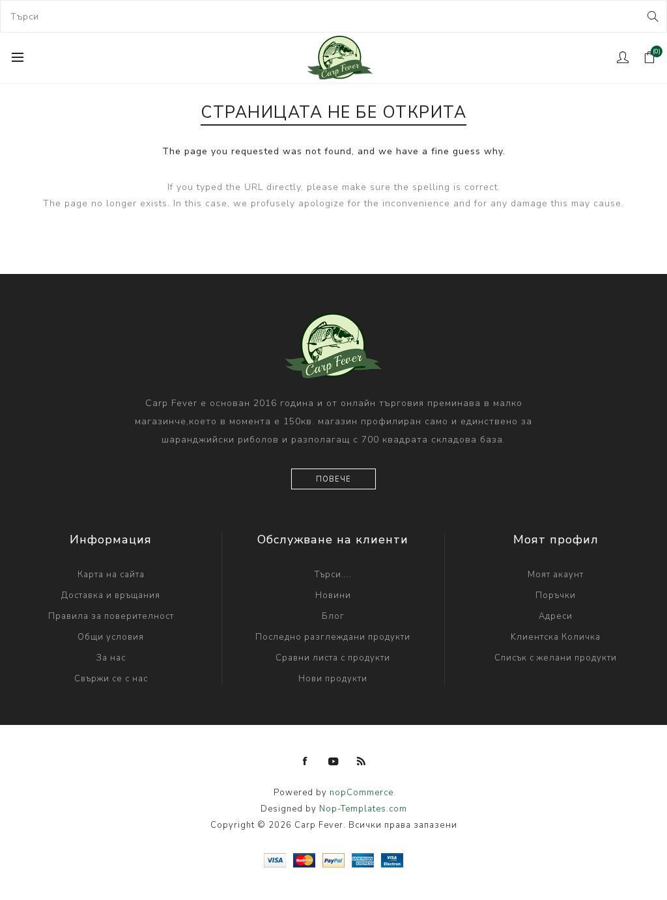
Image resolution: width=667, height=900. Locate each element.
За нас (111, 658)
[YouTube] (333, 761)
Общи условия (111, 637)
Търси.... (333, 574)
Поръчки (555, 595)
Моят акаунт (556, 574)
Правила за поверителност (111, 616)
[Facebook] (305, 761)
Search (651, 16)
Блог (333, 616)
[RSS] (361, 761)
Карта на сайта (111, 574)
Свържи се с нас (111, 679)
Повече (333, 479)
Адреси (556, 616)
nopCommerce (361, 792)
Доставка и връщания (110, 595)
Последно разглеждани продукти (332, 637)
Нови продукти (332, 679)
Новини (333, 595)
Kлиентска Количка (556, 637)
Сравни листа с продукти (333, 658)
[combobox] (333, 16)
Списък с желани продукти (555, 658)
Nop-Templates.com (363, 809)
